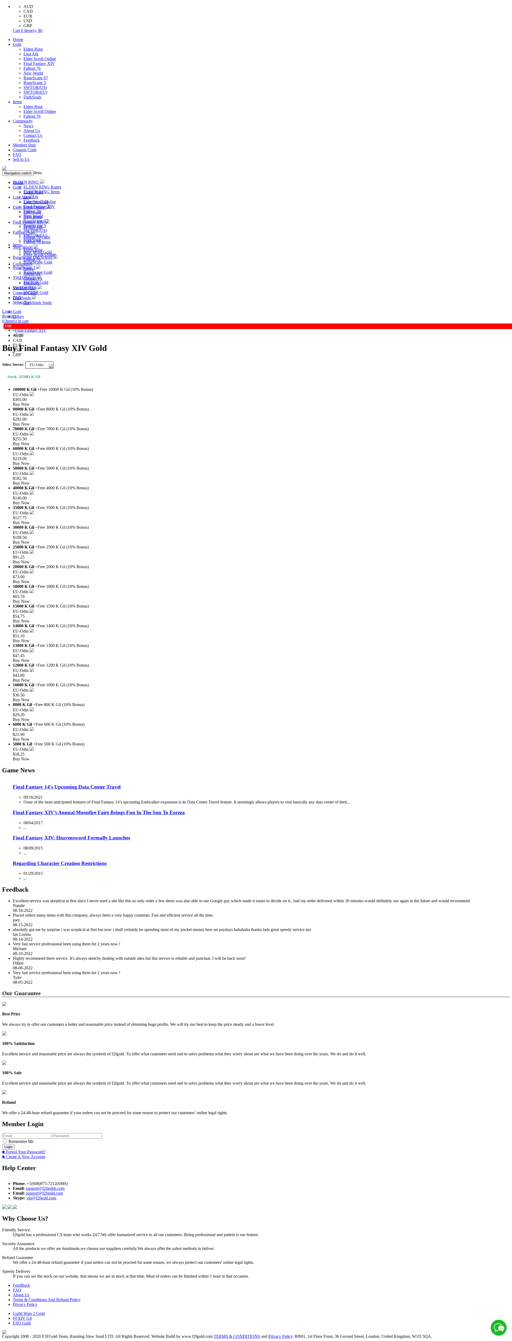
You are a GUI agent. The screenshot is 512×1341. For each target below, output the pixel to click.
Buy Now (21, 404)
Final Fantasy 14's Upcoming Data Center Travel (67, 787)
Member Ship (24, 145)
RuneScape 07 (35, 78)
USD (27, 21)
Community (23, 121)
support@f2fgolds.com (45, 1188)
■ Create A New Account (23, 1156)
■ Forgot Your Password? (23, 1152)
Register (9, 316)
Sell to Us (21, 159)
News (28, 126)
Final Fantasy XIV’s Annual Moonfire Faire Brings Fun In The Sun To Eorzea (99, 812)
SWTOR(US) (35, 87)
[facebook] (4, 1207)
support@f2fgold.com (44, 1193)
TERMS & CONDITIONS (237, 1336)
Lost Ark (30, 54)
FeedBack (21, 1285)
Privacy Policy (25, 1304)
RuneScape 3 (34, 82)
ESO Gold (22, 1323)
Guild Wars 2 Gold (29, 1313)
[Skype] (10, 1207)
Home (18, 39)
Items (17, 102)
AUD (28, 6)
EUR (27, 16)
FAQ (17, 154)
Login (7, 311)
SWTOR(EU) (35, 92)
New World (33, 73)
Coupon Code (25, 149)
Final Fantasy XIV (39, 63)
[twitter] (15, 1207)
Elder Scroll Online (39, 58)
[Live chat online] (499, 1328)
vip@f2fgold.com (41, 1198)
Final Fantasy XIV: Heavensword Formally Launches (71, 837)
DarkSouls (32, 97)
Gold (17, 44)
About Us (31, 130)
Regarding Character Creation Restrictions (60, 863)
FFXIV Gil (22, 1318)
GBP (27, 25)
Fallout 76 (32, 68)
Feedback (31, 140)
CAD (28, 11)
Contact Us (32, 135)
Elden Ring (33, 49)
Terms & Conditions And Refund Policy (47, 1299)
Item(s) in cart (15, 321)
